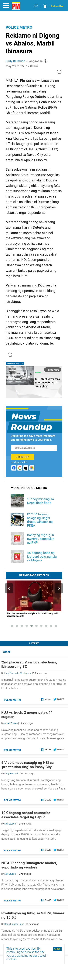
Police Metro (19, 27)
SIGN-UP (22, 457)
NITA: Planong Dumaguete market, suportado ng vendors (29, 865)
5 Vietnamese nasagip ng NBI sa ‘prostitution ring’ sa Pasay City (27, 764)
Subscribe (57, 6)
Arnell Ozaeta (11, 723)
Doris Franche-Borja (14, 924)
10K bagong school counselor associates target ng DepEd (25, 815)
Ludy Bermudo (15, 61)
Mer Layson (26, 673)
